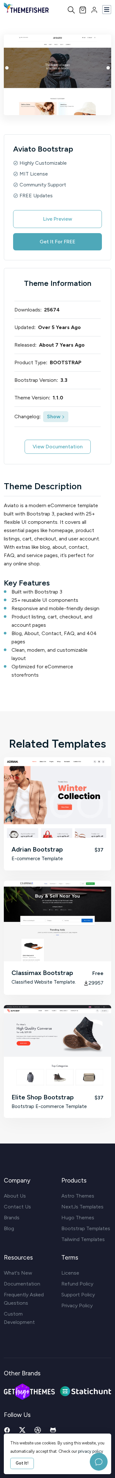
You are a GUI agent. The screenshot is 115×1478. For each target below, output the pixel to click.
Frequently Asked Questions (24, 1299)
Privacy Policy (77, 1305)
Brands (11, 1218)
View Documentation (58, 447)
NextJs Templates (82, 1207)
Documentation (22, 1284)
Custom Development (19, 1318)
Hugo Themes (77, 1218)
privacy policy (90, 1451)
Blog (9, 1228)
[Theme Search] (71, 9)
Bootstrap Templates (85, 1228)
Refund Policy (77, 1284)
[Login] (94, 9)
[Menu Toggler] (106, 9)
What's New (18, 1273)
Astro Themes (77, 1196)
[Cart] (83, 9)
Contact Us (17, 1207)
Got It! (22, 1463)
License (70, 1273)
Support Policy (78, 1295)
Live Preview (57, 219)
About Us (15, 1196)
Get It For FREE (57, 242)
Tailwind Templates (83, 1239)
